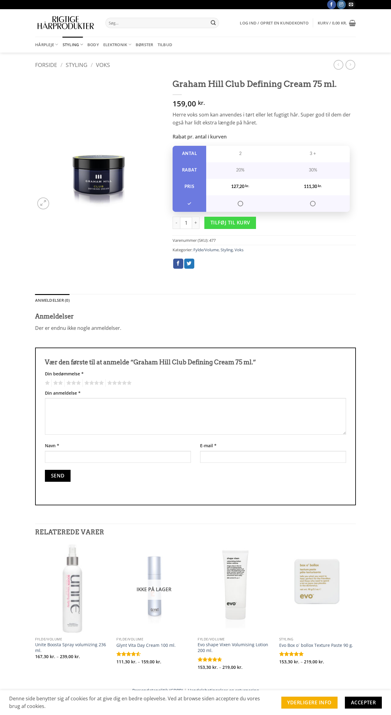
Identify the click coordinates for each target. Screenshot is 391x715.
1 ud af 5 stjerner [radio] (46, 383)
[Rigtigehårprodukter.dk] (65, 23)
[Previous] (35, 612)
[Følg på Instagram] (341, 4)
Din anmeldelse (63, 393)
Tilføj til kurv (230, 222)
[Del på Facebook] (178, 264)
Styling (71, 44)
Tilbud (165, 44)
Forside (46, 64)
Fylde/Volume (206, 249)
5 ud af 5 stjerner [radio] (118, 383)
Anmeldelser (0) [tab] (52, 300)
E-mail (208, 445)
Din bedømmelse (64, 374)
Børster (144, 44)
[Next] (354, 612)
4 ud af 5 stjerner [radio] (93, 383)
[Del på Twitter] (189, 264)
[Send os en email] (351, 4)
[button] (274, 23)
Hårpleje (44, 44)
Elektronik (115, 44)
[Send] (213, 23)
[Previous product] (350, 64)
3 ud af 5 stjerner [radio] (72, 383)
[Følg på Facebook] (331, 4)
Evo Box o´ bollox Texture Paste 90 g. (316, 645)
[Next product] (338, 64)
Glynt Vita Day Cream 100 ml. (146, 645)
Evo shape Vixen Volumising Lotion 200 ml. (233, 647)
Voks (103, 64)
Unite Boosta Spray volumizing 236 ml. (70, 647)
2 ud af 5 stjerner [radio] (57, 383)
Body (93, 44)
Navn (52, 445)
